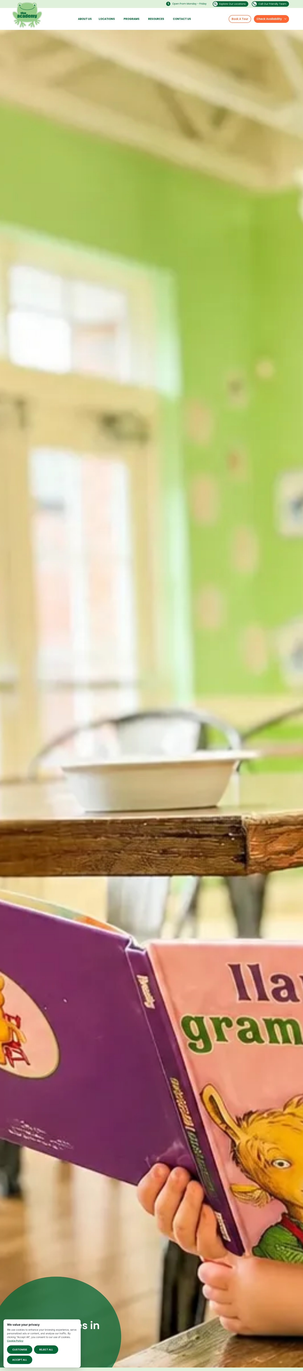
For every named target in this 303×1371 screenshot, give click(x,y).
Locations (107, 19)
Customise (19, 1349)
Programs (131, 19)
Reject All (46, 1349)
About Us (85, 19)
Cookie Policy (15, 1340)
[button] (187, 3)
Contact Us (182, 19)
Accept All (19, 1360)
